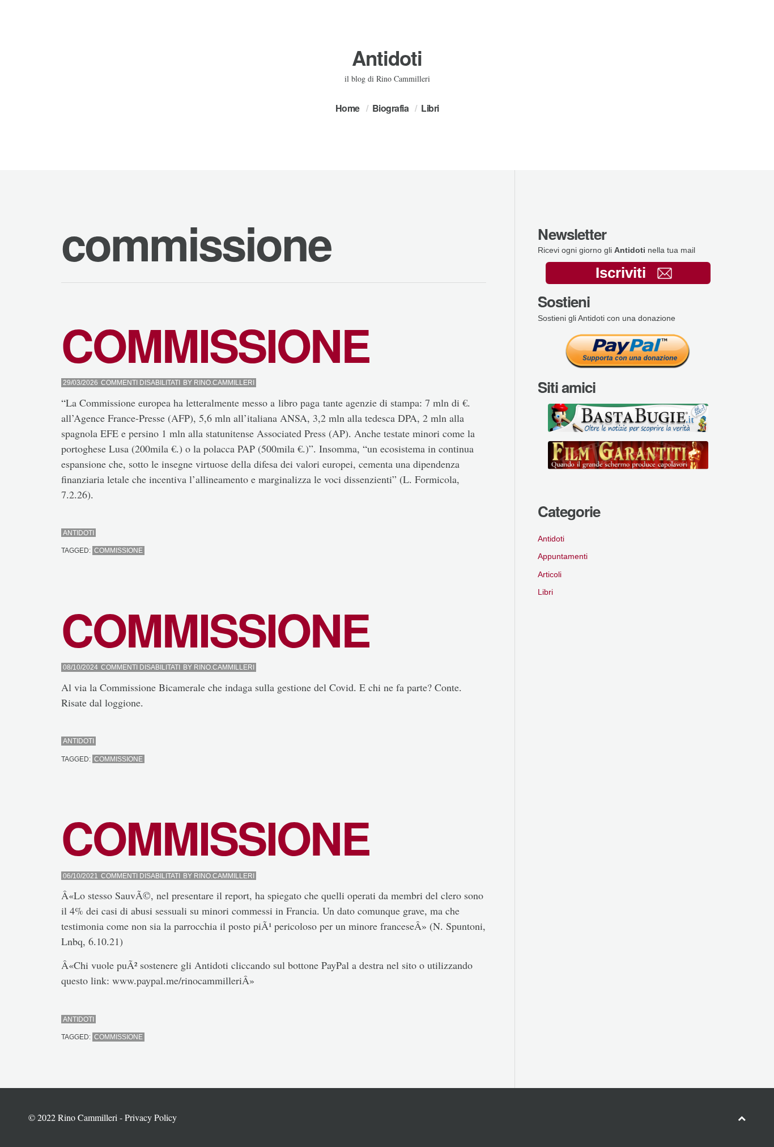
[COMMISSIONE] (452, 533)
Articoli (550, 574)
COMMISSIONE (215, 344)
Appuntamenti (563, 556)
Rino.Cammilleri (224, 383)
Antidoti (387, 58)
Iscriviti (621, 272)
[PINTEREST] (462, 533)
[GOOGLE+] (483, 533)
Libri (430, 108)
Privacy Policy (151, 1117)
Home (347, 108)
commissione (118, 551)
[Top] (742, 1118)
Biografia (390, 108)
